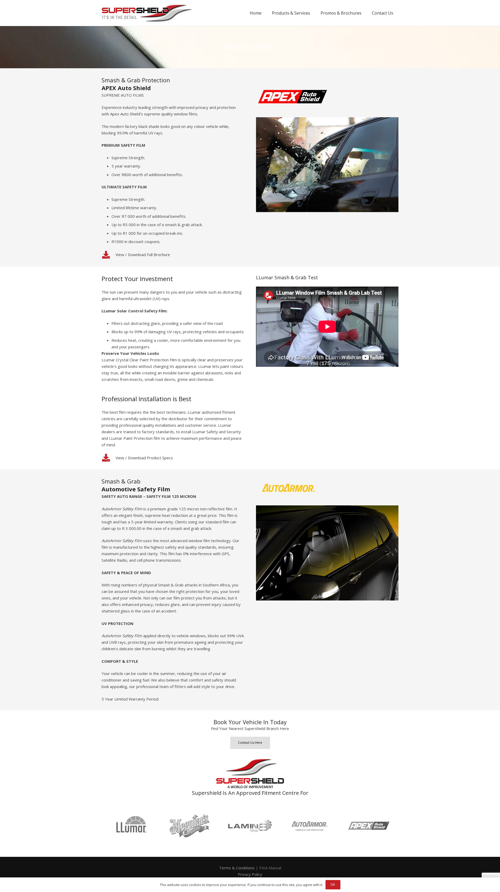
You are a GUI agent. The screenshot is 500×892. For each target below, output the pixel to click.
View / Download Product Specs (144, 457)
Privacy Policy (250, 874)
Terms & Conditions (237, 867)
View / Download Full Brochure (143, 254)
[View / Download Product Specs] (109, 458)
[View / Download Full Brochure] (109, 255)
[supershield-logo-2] (147, 13)
